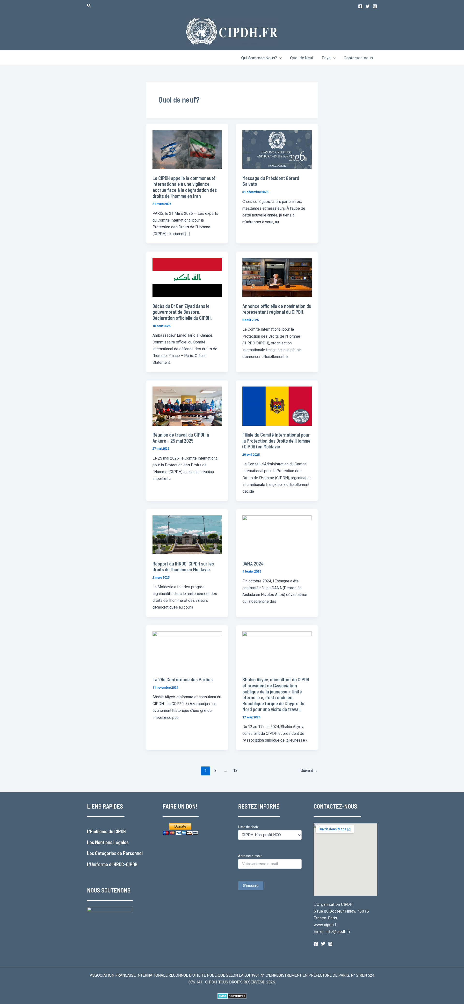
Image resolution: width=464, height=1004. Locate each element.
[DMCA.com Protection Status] (232, 995)
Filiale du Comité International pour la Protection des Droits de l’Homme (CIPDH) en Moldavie (276, 440)
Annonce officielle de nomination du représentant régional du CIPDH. (276, 309)
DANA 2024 (253, 563)
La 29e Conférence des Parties (182, 679)
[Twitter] (367, 6)
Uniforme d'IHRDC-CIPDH (114, 864)
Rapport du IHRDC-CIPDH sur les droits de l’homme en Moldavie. (183, 567)
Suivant (309, 770)
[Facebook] (360, 6)
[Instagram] (375, 6)
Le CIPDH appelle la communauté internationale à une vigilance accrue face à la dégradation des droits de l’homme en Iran (184, 187)
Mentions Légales (112, 842)
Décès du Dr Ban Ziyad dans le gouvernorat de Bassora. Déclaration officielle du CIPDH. (182, 312)
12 (235, 770)
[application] (279, 58)
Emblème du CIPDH (108, 831)
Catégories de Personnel (119, 853)
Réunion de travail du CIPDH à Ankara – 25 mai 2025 (180, 438)
